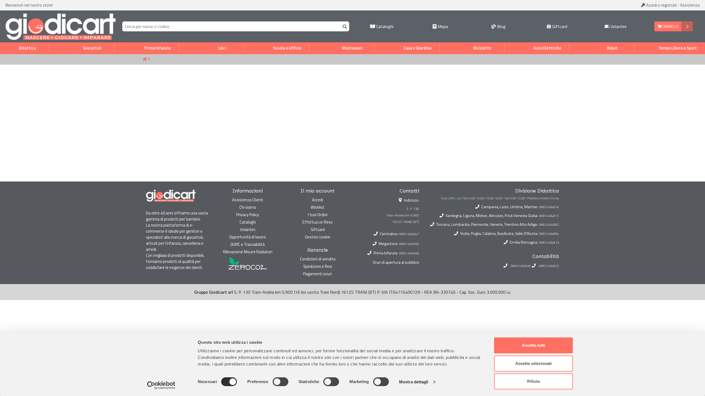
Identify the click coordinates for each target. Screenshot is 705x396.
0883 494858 (409, 253)
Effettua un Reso (317, 222)
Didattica (27, 48)
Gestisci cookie (317, 237)
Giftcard (559, 26)
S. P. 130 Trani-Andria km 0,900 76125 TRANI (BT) (402, 215)
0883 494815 (549, 215)
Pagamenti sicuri (317, 274)
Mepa (442, 26)
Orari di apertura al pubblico (396, 262)
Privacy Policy (247, 214)
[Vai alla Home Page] (145, 59)
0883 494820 (521, 265)
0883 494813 (549, 242)
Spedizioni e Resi (317, 266)
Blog (501, 26)
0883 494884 (549, 233)
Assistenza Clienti (247, 200)
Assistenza (689, 5)
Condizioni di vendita (317, 259)
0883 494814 (549, 207)
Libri (222, 48)
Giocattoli (92, 48)
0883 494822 (549, 265)
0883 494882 (549, 224)
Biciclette (482, 48)
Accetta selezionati (533, 363)
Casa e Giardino (417, 48)
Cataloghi (384, 26)
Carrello (670, 26)
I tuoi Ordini (317, 214)
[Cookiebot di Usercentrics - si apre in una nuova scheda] (161, 385)
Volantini (617, 26)
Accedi (661, 5)
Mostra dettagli (414, 382)
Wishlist (317, 207)
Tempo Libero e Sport (677, 48)
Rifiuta (533, 381)
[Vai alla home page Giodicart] (61, 26)
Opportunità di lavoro (247, 237)
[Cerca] (343, 26)
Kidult (612, 48)
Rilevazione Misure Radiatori (247, 252)
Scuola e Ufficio (287, 48)
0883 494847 (409, 234)
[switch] (280, 381)
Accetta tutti (533, 345)
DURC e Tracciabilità (248, 244)
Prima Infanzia (157, 48)
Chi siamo (247, 207)
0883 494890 (409, 243)
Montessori (352, 48)
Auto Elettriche (547, 48)
